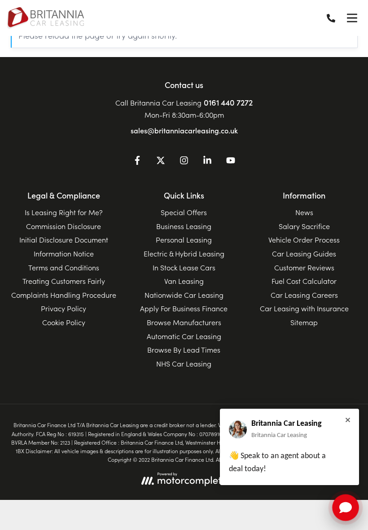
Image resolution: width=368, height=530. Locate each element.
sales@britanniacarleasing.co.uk (184, 130)
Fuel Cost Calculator (304, 281)
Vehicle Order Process (304, 239)
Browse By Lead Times (183, 349)
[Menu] (352, 18)
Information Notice (64, 253)
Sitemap (304, 322)
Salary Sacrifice (304, 226)
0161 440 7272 (228, 102)
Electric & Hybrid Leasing (184, 253)
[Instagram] (184, 162)
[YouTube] (230, 162)
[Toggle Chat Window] (345, 507)
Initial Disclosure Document (63, 239)
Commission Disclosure (63, 226)
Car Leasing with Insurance (304, 308)
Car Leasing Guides (304, 253)
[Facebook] (137, 162)
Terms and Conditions (63, 267)
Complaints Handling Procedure (63, 295)
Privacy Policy (63, 308)
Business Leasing (183, 226)
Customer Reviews (304, 267)
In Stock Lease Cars (184, 267)
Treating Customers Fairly (63, 281)
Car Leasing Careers (304, 295)
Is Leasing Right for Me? (64, 212)
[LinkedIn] (207, 162)
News (304, 212)
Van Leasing (184, 281)
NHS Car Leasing (183, 363)
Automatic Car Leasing (184, 336)
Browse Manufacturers (184, 322)
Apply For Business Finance (184, 308)
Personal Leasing (184, 239)
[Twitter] (160, 162)
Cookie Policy (63, 322)
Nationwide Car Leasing (184, 295)
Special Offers (184, 212)
